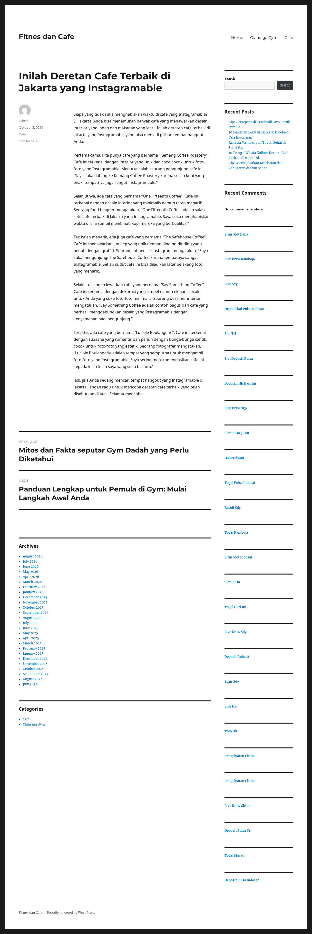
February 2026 (34, 587)
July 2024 (30, 684)
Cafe (288, 37)
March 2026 (32, 582)
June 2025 (31, 628)
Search (229, 78)
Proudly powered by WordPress (71, 913)
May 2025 (30, 633)
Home (237, 37)
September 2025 (35, 613)
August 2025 (32, 618)
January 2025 (33, 653)
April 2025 (31, 638)
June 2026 (31, 567)
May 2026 (30, 572)
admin (24, 121)
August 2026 (33, 556)
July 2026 (30, 561)
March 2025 (32, 643)
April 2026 (31, 577)
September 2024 (35, 674)
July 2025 (30, 623)
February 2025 (34, 648)
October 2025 (33, 607)
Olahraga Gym (264, 37)
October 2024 (33, 669)
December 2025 (35, 597)
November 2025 (35, 602)
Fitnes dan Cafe (46, 36)
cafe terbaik (28, 141)
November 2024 (35, 664)
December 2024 (35, 659)
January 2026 (33, 592)
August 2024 (32, 679)
